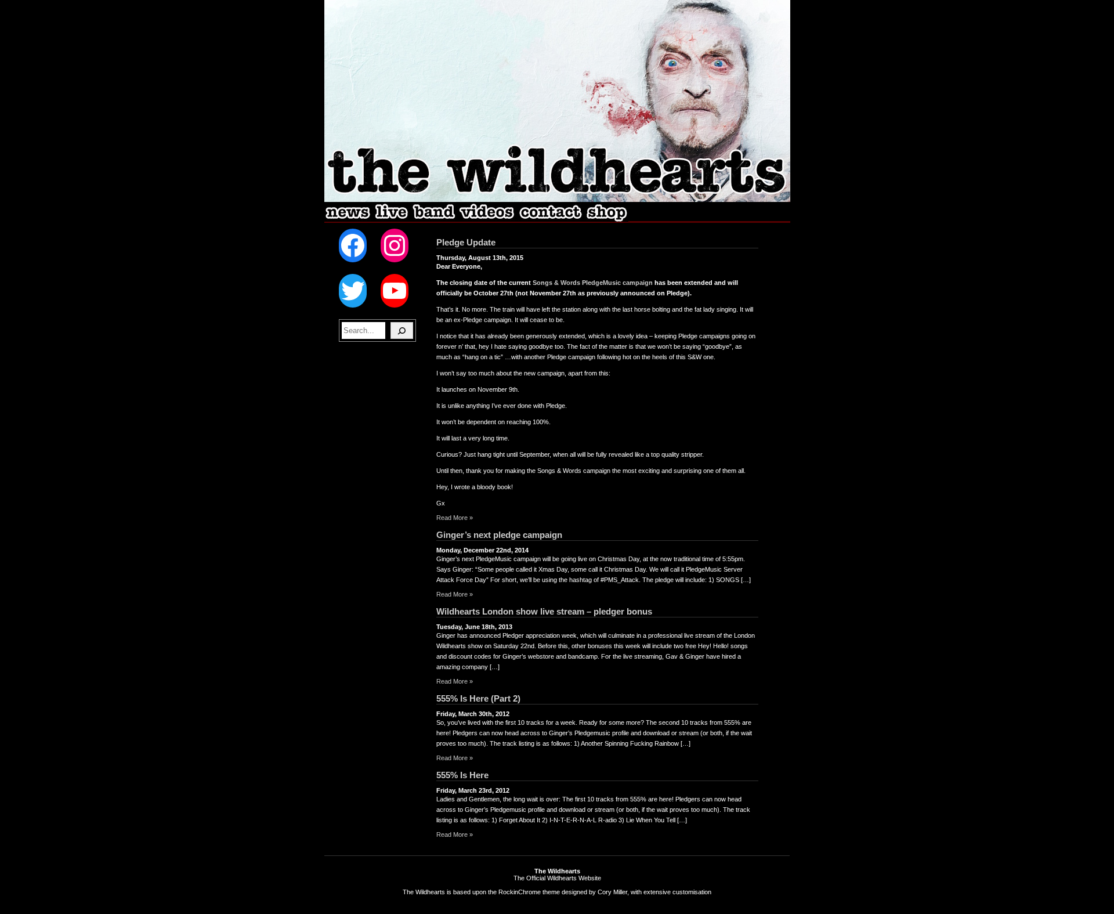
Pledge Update (465, 242)
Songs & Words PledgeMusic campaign (593, 282)
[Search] (401, 330)
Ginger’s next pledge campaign (499, 535)
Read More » (454, 517)
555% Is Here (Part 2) (478, 698)
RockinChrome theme (529, 891)
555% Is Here (462, 775)
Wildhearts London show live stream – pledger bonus (544, 611)
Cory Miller (612, 891)
